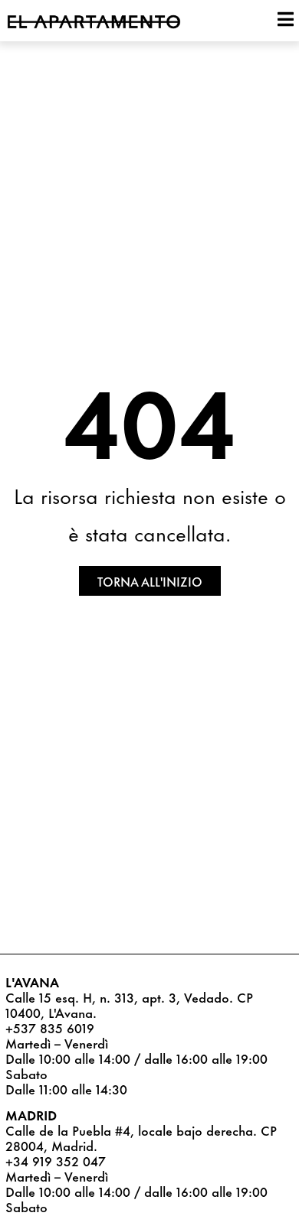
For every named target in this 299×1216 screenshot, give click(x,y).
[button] (150, 581)
